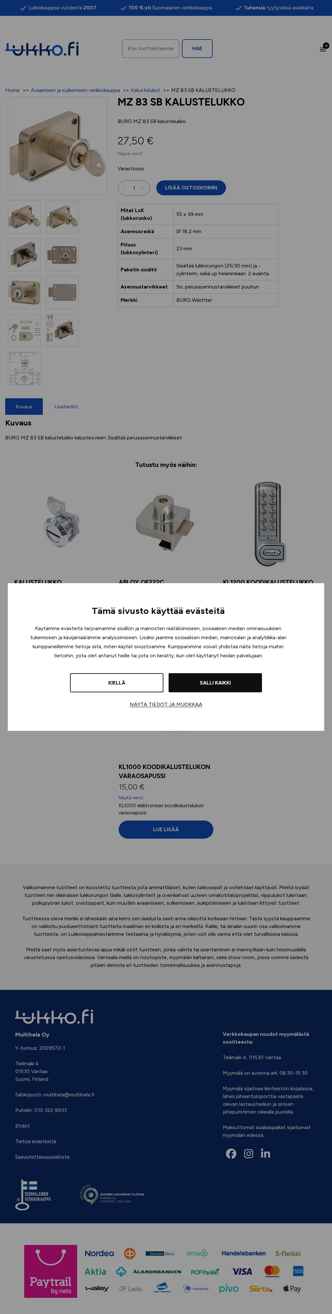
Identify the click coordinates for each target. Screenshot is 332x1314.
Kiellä (116, 683)
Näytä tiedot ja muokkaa (166, 704)
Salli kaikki (215, 683)
